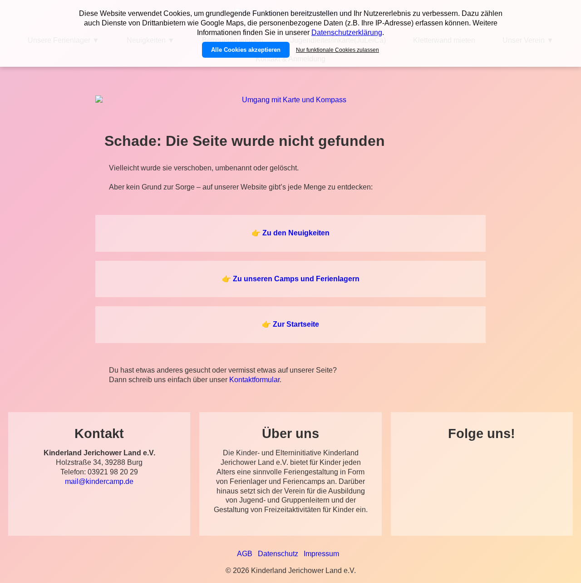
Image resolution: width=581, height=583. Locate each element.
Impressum (321, 554)
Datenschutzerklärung (346, 32)
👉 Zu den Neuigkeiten (290, 233)
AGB (244, 554)
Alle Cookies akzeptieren (246, 49)
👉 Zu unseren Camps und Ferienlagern (290, 279)
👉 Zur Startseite (290, 324)
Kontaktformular (254, 380)
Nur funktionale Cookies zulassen (337, 50)
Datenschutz (278, 554)
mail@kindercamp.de (99, 481)
